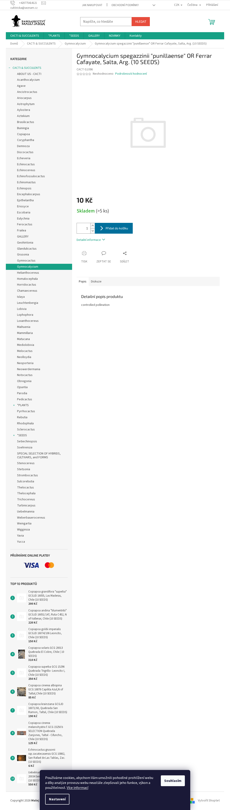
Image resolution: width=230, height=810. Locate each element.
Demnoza (23, 146)
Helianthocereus (28, 273)
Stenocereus (26, 463)
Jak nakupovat (92, 5)
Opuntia (22, 387)
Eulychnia (23, 218)
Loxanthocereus (28, 321)
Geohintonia (25, 242)
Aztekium (23, 116)
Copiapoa (23, 134)
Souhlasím (172, 780)
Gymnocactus (26, 260)
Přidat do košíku (117, 228)
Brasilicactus (25, 122)
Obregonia (24, 381)
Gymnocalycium (27, 266)
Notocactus (25, 375)
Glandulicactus (27, 248)
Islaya (21, 297)
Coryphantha (25, 140)
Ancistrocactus (27, 92)
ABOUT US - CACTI (29, 74)
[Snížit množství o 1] (92, 230)
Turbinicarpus (26, 505)
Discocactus (25, 152)
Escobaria (23, 212)
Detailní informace (89, 240)
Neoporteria (25, 363)
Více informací (77, 787)
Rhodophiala (25, 423)
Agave (21, 86)
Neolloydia (24, 357)
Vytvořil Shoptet (209, 800)
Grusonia (23, 254)
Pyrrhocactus (26, 411)
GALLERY (23, 236)
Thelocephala (26, 493)
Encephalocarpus (28, 194)
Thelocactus (25, 487)
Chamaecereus (27, 291)
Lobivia (22, 309)
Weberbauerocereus (31, 517)
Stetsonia (23, 469)
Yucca (21, 541)
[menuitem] (25, 35)
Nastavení (57, 799)
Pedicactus (24, 399)
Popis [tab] (82, 281)
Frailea (21, 230)
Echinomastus (26, 182)
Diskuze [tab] (96, 281)
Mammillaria (25, 333)
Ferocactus (24, 224)
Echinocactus (26, 164)
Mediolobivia (25, 345)
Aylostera (23, 110)
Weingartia (24, 523)
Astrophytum (26, 104)
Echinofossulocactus (31, 176)
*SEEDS (22, 435)
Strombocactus (27, 475)
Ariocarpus (24, 98)
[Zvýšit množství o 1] (92, 225)
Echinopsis (24, 188)
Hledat (140, 21)
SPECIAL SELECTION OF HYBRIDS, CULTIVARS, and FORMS (39, 455)
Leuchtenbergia (27, 303)
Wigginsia (23, 529)
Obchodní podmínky (125, 5)
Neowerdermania (28, 369)
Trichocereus (26, 499)
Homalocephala (27, 279)
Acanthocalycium (28, 80)
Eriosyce (23, 206)
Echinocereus (26, 170)
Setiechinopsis (27, 441)
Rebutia (22, 417)
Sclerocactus (26, 429)
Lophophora (25, 315)
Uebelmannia (25, 511)
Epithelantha (25, 200)
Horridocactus (26, 284)
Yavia (20, 535)
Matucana (23, 339)
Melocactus (25, 351)
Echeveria (23, 158)
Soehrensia (24, 447)
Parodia (22, 393)
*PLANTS (23, 405)
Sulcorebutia (25, 481)
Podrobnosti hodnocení (131, 74)
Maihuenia (23, 327)
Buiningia (23, 128)
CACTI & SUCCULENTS (27, 68)
